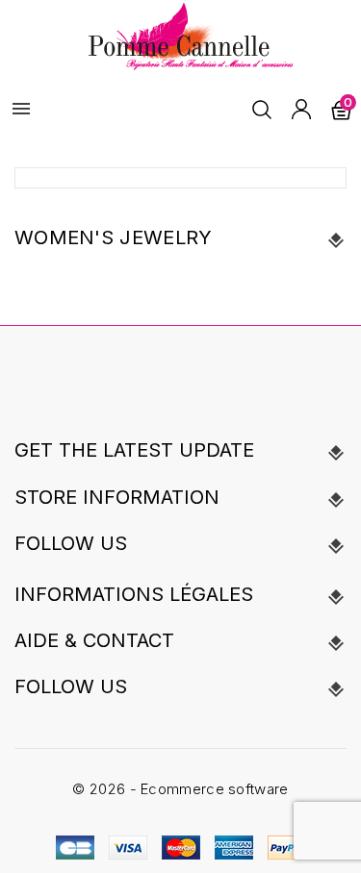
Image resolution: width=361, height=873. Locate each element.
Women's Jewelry (113, 237)
